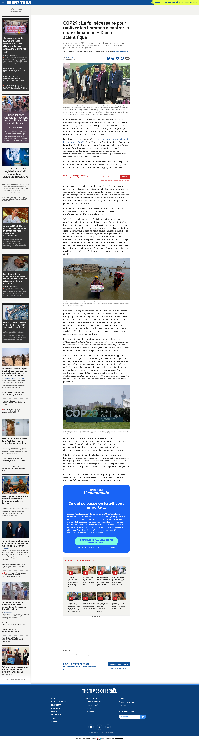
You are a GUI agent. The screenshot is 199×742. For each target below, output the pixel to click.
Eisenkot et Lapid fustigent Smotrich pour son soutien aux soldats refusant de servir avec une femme (14, 372)
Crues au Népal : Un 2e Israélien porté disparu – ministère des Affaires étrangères (14, 229)
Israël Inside (55, 708)
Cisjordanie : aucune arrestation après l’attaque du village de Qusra (13, 623)
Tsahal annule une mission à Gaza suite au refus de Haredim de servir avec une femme (88, 606)
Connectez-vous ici (123, 668)
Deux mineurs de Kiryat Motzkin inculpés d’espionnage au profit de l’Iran (13, 468)
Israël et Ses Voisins (71, 653)
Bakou (109, 653)
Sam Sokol (7, 548)
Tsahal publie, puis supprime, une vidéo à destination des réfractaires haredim (13, 411)
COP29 (103, 653)
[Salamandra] (117, 738)
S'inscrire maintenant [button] (119, 664)
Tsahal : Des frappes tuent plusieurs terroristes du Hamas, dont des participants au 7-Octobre (15, 87)
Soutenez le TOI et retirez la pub (188, 2)
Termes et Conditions (92, 698)
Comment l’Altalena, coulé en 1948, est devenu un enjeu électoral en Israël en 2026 (14, 574)
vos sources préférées (120, 51)
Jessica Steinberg (16, 127)
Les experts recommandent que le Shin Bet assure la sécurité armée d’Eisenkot (13, 566)
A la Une (54, 721)
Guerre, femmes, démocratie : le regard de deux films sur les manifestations (15, 119)
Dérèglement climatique (83, 655)
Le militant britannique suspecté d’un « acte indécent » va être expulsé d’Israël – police (14, 606)
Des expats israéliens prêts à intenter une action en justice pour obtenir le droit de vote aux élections (73, 607)
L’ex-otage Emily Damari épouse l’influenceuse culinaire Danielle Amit (88, 581)
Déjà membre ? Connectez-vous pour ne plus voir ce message (96, 547)
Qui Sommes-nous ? (92, 705)
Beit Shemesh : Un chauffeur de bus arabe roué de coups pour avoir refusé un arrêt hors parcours (15, 279)
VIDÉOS (53, 718)
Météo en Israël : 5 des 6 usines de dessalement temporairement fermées (15, 324)
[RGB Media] (100, 739)
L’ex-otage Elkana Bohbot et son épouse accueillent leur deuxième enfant (118, 606)
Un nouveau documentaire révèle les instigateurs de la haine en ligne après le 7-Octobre (73, 582)
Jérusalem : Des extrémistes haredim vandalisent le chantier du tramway (102, 607)
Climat (97, 653)
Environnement (69, 655)
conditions (121, 180)
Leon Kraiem (7, 378)
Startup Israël (56, 715)
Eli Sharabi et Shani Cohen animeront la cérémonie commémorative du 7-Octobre (13, 78)
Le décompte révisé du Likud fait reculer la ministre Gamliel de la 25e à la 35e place (15, 199)
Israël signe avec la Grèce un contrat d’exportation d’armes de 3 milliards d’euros (15, 499)
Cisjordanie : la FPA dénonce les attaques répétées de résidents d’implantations (13, 639)
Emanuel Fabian (8, 446)
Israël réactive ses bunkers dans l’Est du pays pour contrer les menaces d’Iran (14, 440)
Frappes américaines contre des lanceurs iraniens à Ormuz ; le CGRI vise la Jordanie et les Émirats (14, 460)
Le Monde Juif (56, 705)
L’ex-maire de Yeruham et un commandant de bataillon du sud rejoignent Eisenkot (15, 543)
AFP (16, 235)
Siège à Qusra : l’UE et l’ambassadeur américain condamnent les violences (11, 631)
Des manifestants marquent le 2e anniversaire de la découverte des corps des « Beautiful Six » (15, 45)
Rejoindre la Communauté (166, 2)
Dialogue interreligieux (85, 653)
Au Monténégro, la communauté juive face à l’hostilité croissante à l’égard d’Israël (118, 581)
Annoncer (88, 708)
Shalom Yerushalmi (16, 181)
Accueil (54, 698)
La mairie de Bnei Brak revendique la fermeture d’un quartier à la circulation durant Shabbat (13, 394)
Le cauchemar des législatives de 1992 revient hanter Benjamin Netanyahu (15, 172)
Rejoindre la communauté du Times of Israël (96, 541)
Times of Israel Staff (11, 55)
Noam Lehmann (8, 612)
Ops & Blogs (55, 711)
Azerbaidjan (117, 653)
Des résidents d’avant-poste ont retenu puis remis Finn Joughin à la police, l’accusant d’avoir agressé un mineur (15, 616)
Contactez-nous (90, 711)
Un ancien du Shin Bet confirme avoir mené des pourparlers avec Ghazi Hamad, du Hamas (103, 582)
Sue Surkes (69, 57)
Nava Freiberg (9, 235)
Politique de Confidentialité (93, 702)
